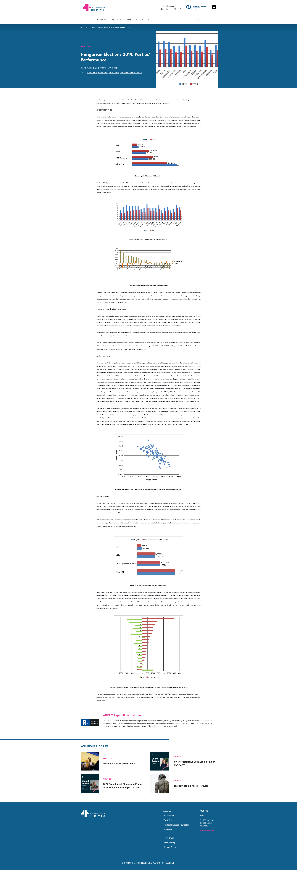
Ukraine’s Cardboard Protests (119, 763)
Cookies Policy (169, 847)
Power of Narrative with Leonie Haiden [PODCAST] (194, 764)
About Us (101, 19)
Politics (84, 27)
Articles (116, 19)
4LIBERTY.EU (146, 863)
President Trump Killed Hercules (190, 786)
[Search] (197, 19)
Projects (132, 19)
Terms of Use (168, 838)
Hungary (114, 73)
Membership (168, 816)
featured (103, 73)
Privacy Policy (169, 843)
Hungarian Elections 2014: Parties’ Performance (111, 27)
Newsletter (167, 830)
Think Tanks (168, 820)
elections (92, 73)
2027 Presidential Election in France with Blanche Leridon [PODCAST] (123, 786)
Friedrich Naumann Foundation (176, 825)
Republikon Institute (95, 68)
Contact (146, 19)
